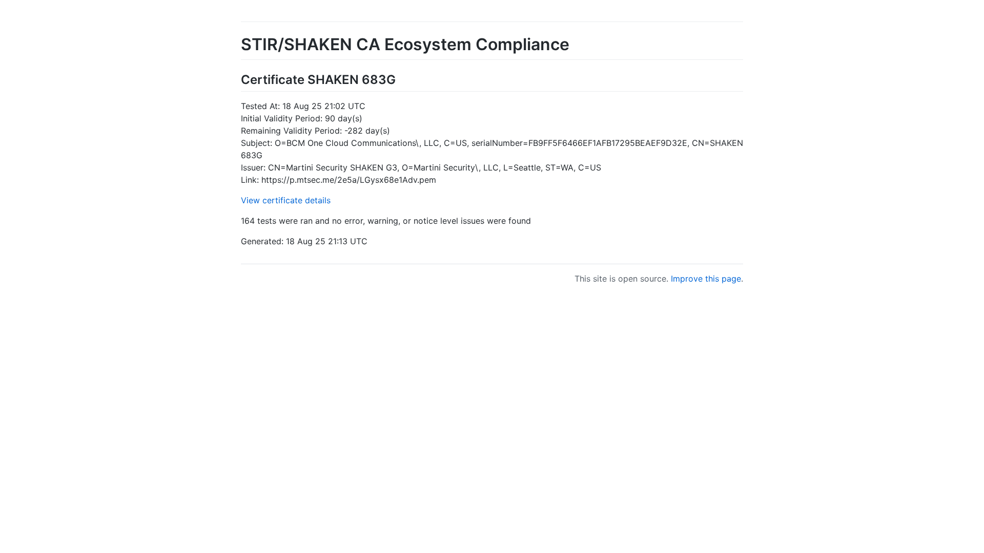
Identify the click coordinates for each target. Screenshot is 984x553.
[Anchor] (402, 78)
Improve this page (706, 278)
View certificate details (286, 200)
